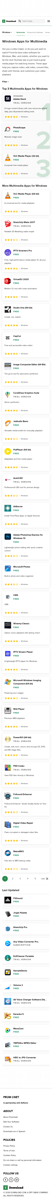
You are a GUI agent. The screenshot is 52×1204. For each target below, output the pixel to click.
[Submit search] (20, 21)
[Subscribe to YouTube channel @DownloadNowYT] (16, 1179)
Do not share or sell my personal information (22, 1160)
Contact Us (8, 1126)
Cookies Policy (9, 1155)
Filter (4, 81)
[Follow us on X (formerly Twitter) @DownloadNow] (11, 1179)
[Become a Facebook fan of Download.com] (5, 1179)
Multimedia (21, 32)
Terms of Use (9, 1150)
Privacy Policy (9, 1146)
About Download (10, 1117)
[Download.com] (9, 21)
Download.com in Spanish (14, 1131)
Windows (6, 32)
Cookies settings (10, 1165)
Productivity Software (35, 32)
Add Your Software (11, 1122)
